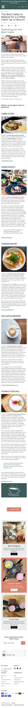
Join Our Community (6, 679)
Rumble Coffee (12, 138)
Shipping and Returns (19, 681)
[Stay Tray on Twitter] (20, 668)
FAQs (15, 675)
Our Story (3, 675)
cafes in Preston (9, 76)
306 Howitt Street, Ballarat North (15, 273)
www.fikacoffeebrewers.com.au (9, 385)
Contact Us (16, 683)
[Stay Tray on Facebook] (17, 668)
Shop (2, 685)
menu (6, 366)
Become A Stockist (5, 683)
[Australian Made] (14, 570)
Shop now (14, 553)
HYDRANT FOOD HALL (10, 391)
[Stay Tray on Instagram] (15, 668)
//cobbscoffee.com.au (7, 160)
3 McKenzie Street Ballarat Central (16, 414)
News (6, 11)
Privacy (13, 703)
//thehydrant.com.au (6, 481)
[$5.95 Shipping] (14, 533)
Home (2, 11)
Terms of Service (18, 677)
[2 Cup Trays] (14, 606)
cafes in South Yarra (17, 75)
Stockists (3, 681)
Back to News (15, 509)
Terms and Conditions (6, 704)
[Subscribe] (23, 643)
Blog (2, 677)
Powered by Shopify (19, 704)
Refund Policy (17, 679)
